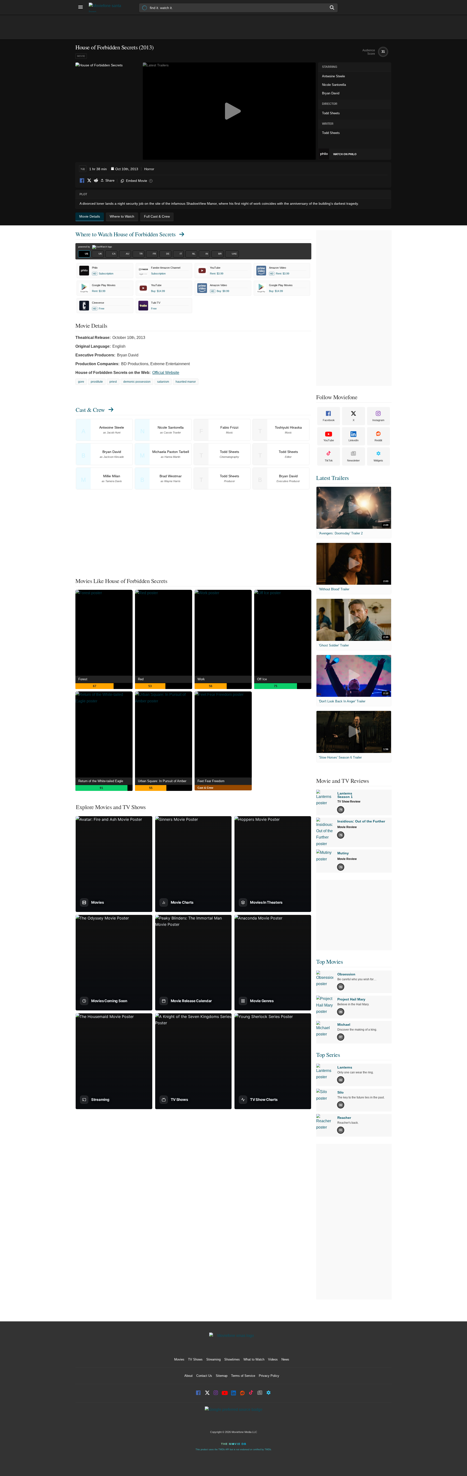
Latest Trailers (332, 478)
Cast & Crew (90, 410)
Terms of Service (243, 1376)
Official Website (165, 373)
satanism (163, 381)
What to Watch (253, 1359)
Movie (81, 56)
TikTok (329, 460)
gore (81, 381)
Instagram (378, 420)
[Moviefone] (107, 7)
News (285, 1359)
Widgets (378, 460)
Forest (82, 679)
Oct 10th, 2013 (126, 169)
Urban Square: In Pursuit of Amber (162, 781)
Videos (273, 1359)
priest (113, 381)
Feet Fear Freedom (211, 781)
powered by (84, 247)
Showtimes (232, 1359)
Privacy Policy (269, 1376)
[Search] (332, 7)
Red (141, 679)
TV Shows (195, 1359)
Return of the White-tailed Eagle (100, 781)
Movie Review (347, 827)
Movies (179, 1359)
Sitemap (221, 1376)
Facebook (82, 181)
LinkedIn (354, 440)
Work (201, 679)
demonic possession (137, 381)
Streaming (213, 1359)
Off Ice (262, 679)
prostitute (97, 381)
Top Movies (329, 961)
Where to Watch (125, 234)
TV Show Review (348, 801)
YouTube (328, 440)
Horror (149, 169)
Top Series (328, 1055)
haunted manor (186, 381)
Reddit (96, 181)
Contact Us (204, 1376)
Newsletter (353, 460)
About (188, 1376)
